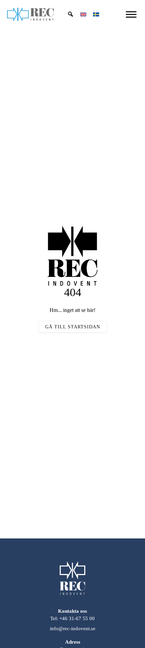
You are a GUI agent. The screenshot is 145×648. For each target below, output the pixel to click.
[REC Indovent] (72, 583)
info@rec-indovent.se (72, 628)
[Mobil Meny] (131, 14)
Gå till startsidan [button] (72, 326)
